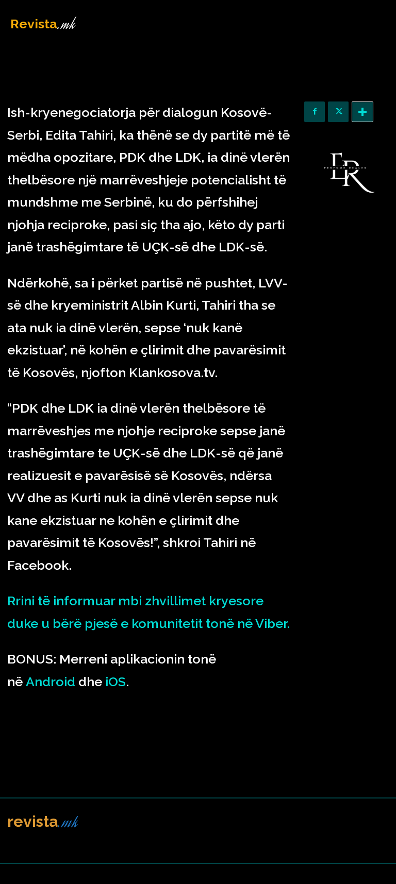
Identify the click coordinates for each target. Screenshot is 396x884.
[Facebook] (314, 111)
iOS (115, 681)
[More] (362, 111)
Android (50, 681)
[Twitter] (338, 111)
